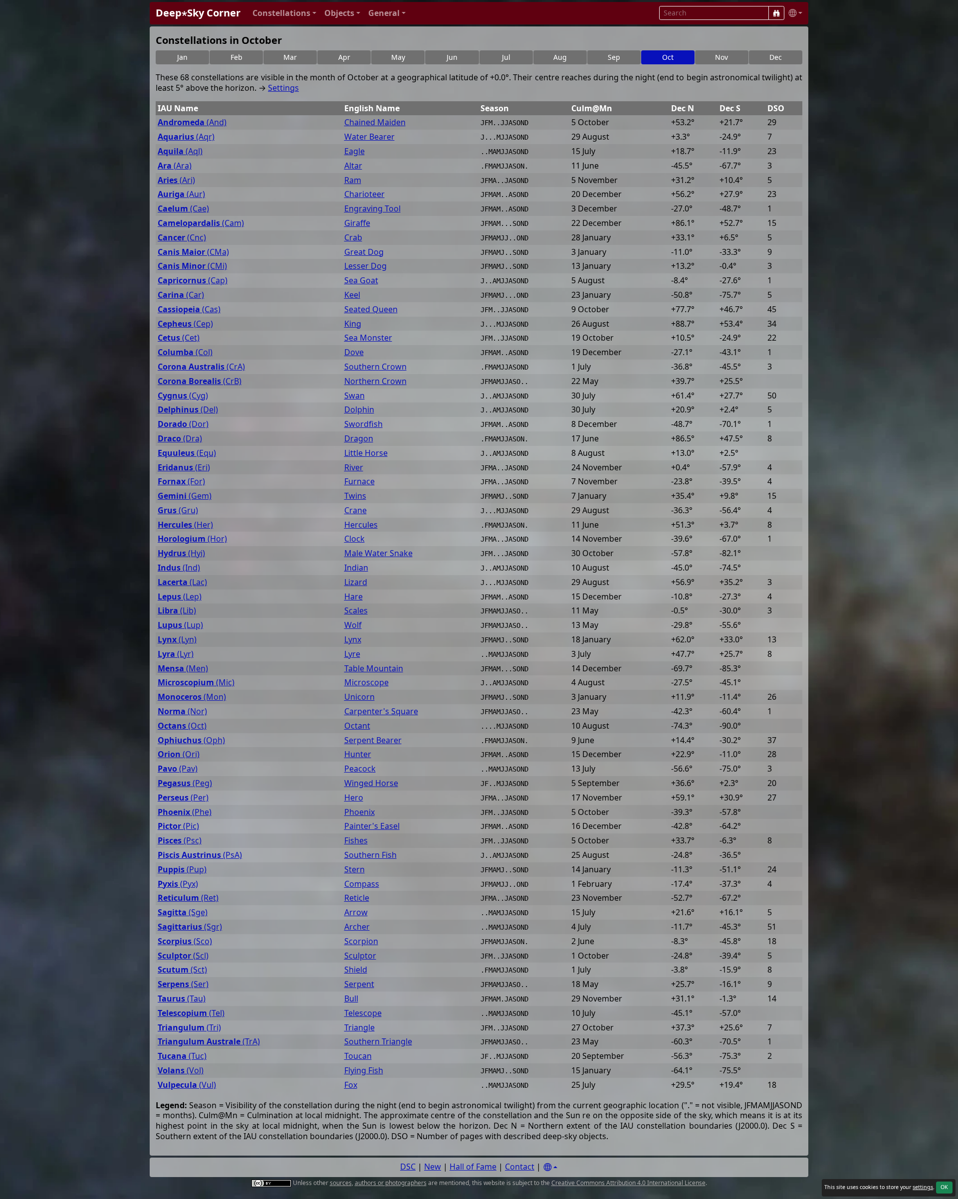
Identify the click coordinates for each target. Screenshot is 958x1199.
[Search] (776, 13)
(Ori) (179, 754)
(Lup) (180, 625)
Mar (290, 57)
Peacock (360, 769)
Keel (352, 295)
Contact (519, 1166)
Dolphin (359, 409)
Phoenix (359, 812)
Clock (354, 539)
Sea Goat (361, 280)
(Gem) (185, 496)
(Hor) (192, 539)
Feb (236, 57)
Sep (614, 57)
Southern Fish (370, 855)
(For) (181, 481)
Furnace (359, 481)
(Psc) (180, 840)
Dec (775, 57)
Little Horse (366, 453)
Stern (354, 869)
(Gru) (178, 510)
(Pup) (182, 869)
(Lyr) (176, 654)
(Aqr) (186, 137)
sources (341, 1183)
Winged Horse (371, 783)
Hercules (361, 525)
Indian (356, 568)
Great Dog (364, 252)
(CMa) (193, 252)
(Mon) (192, 697)
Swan (354, 396)
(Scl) (183, 956)
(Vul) (187, 1085)
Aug (560, 57)
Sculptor (360, 956)
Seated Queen (371, 309)
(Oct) (182, 726)
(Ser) (183, 984)
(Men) (183, 668)
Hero (353, 798)
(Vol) (181, 1070)
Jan (182, 57)
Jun (452, 57)
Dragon (358, 438)
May (398, 57)
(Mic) (196, 682)
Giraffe (357, 223)
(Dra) (180, 438)
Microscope (366, 682)
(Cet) (179, 338)
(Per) (183, 798)
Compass (361, 884)
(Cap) (193, 280)
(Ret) (188, 898)
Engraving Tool (372, 208)
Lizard (355, 582)
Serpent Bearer (373, 740)
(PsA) (200, 855)
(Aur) (181, 194)
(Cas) (189, 309)
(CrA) (201, 367)
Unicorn (359, 697)
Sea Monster (368, 338)
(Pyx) (178, 884)
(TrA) (209, 1041)
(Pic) (178, 826)
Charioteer (364, 194)
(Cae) (183, 208)
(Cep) (185, 324)
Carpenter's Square (381, 711)
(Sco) (185, 941)
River (353, 467)
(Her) (185, 525)
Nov (721, 57)
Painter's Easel (372, 826)
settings (923, 1187)
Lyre (352, 654)
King (352, 324)
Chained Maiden (375, 122)
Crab (353, 237)
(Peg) (185, 783)
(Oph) (191, 740)
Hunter (357, 754)
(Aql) (180, 151)
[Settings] (550, 1167)
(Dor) (183, 424)
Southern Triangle (378, 1041)
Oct (668, 57)
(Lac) (182, 582)
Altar (353, 166)
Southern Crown (375, 367)
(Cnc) (182, 237)
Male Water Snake (378, 553)
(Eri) (184, 467)
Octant (357, 726)
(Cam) (201, 223)
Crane (355, 510)
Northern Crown (375, 381)
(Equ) (187, 453)
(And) (192, 122)
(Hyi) (181, 553)
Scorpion (361, 941)
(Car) (181, 295)
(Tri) (189, 1027)
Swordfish (363, 424)
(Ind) (179, 568)
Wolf (353, 625)
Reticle (356, 898)
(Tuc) (182, 1056)
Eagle (354, 151)
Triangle (359, 1027)
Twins (355, 496)
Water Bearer (369, 137)
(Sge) (183, 912)
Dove (354, 352)
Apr (344, 57)
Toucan (358, 1056)
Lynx (352, 639)
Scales (356, 610)
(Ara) (175, 166)
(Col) (185, 352)
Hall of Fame (473, 1166)
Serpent (359, 984)
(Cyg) (183, 396)
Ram (352, 180)
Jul (506, 57)
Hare (353, 597)
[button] (284, 13)
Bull (351, 999)
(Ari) (176, 180)
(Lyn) (177, 639)
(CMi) (192, 266)
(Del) (188, 409)
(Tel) (191, 1013)
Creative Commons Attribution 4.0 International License (628, 1183)
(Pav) (178, 769)
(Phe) (185, 812)
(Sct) (182, 970)
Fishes (356, 840)
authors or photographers (391, 1183)
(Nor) (182, 711)
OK (944, 1187)
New (432, 1166)
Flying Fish (363, 1070)
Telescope (363, 1013)
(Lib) (177, 610)
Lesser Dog (365, 266)
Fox (350, 1085)
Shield (355, 970)
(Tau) (182, 999)
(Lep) (180, 597)
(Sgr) (190, 927)
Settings (283, 87)
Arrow (356, 912)
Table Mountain (373, 668)
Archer (357, 927)
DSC (408, 1166)
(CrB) (199, 381)
